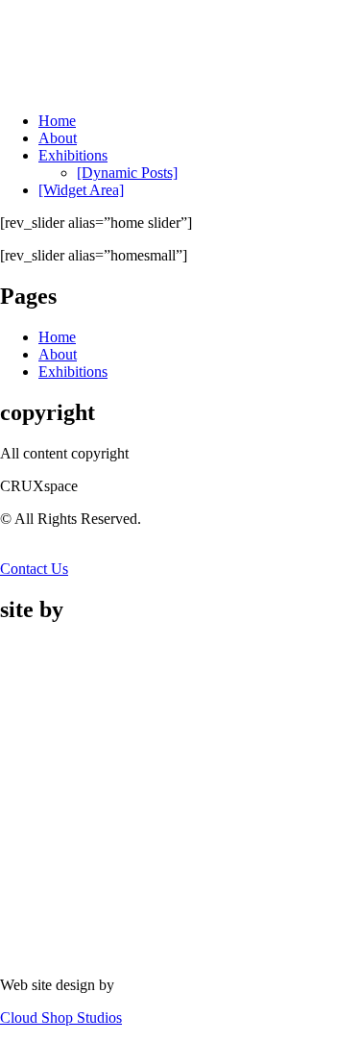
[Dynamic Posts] (127, 172)
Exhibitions (73, 155)
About (57, 138)
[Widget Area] (81, 190)
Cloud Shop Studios (61, 1017)
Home (57, 120)
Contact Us (34, 568)
